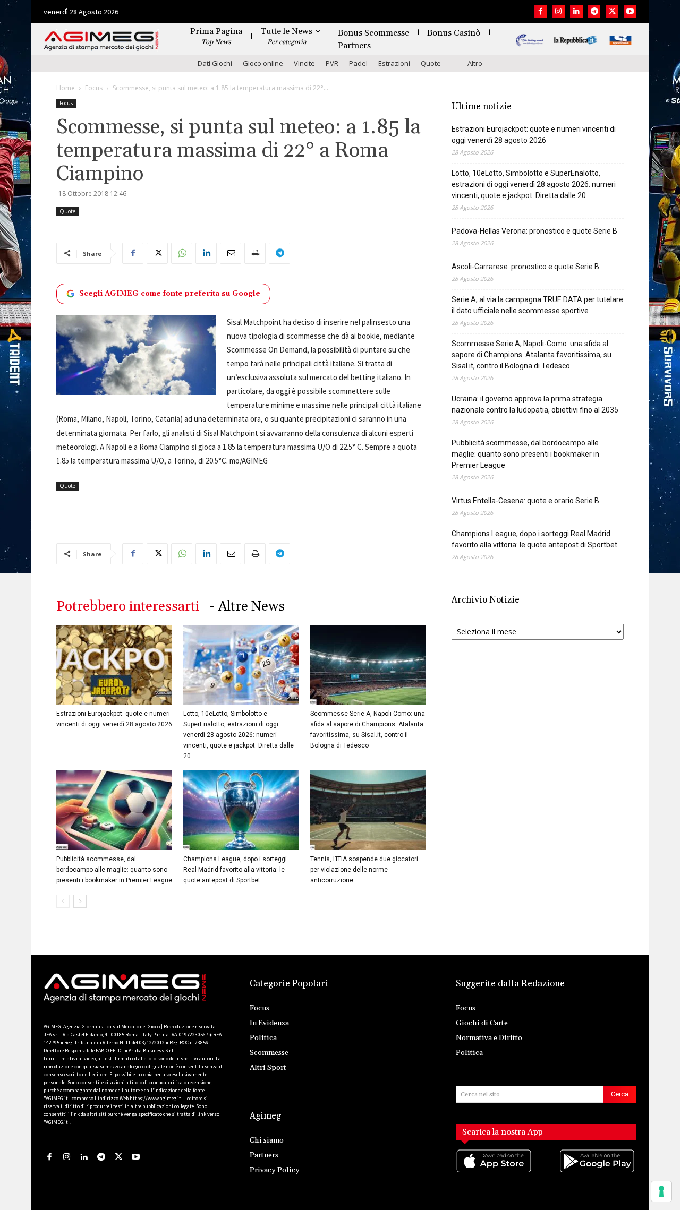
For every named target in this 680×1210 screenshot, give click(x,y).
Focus (94, 87)
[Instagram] (558, 11)
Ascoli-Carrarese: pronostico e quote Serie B (525, 266)
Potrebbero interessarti (127, 606)
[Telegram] (594, 11)
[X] (612, 11)
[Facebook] (540, 11)
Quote (431, 63)
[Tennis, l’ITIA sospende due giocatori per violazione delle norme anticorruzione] (368, 810)
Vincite (304, 63)
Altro (475, 63)
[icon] (494, 1171)
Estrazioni (394, 63)
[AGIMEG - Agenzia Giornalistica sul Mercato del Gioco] (101, 41)
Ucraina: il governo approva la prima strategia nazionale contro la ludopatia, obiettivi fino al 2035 (535, 404)
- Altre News (247, 606)
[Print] (255, 253)
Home (65, 87)
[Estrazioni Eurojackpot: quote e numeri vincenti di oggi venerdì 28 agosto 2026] (114, 665)
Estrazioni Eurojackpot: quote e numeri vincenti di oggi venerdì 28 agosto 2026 (534, 134)
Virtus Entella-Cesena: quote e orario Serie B (525, 500)
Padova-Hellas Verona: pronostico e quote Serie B (534, 231)
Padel (358, 63)
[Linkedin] (576, 11)
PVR (332, 63)
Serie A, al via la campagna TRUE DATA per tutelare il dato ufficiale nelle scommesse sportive (537, 305)
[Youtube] (630, 11)
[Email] (230, 253)
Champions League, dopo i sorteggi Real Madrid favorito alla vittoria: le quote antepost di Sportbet (235, 869)
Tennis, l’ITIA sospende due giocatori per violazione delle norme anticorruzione (364, 869)
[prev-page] (63, 901)
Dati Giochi (215, 63)
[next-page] (80, 901)
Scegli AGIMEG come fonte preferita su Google (169, 293)
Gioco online (263, 63)
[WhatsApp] (181, 253)
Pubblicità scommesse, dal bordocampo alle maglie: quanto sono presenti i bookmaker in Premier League (114, 869)
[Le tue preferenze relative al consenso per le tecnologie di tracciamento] (661, 1191)
